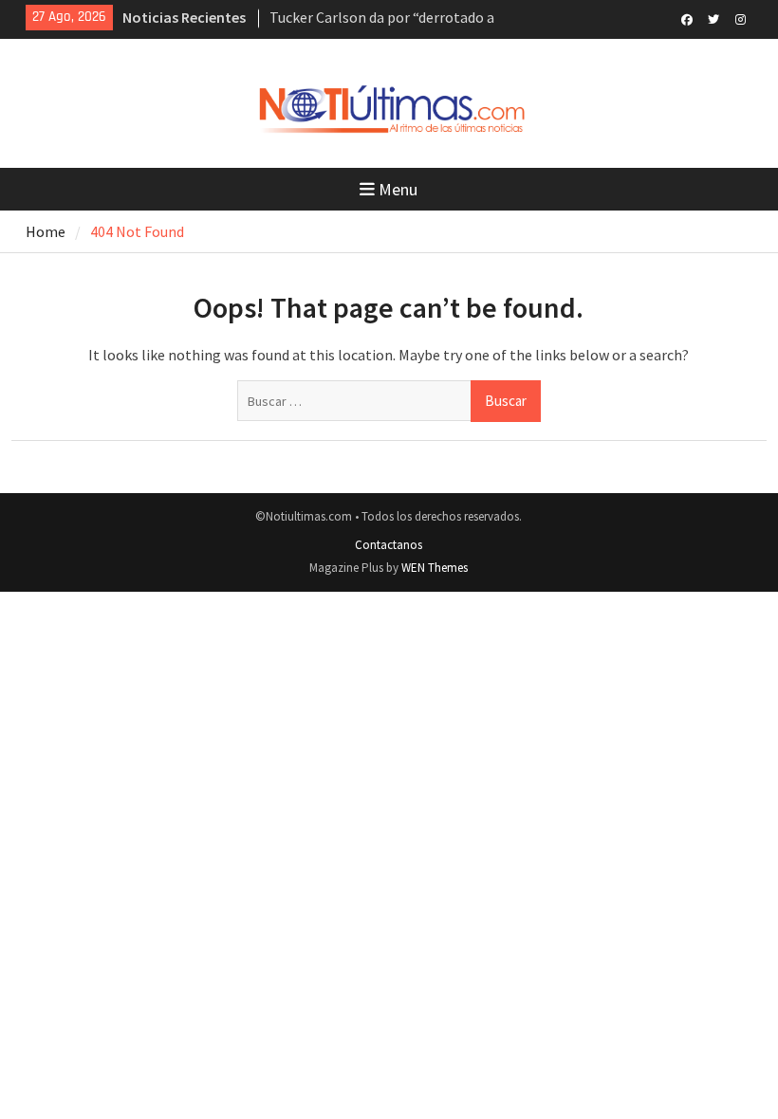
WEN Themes (434, 568)
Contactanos (388, 545)
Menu (398, 189)
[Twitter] (714, 18)
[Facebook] (687, 18)
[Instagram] (740, 18)
